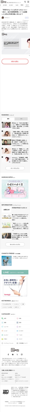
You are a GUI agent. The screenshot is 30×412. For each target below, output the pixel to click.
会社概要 (20, 403)
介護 (23, 304)
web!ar (16, 373)
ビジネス (5, 5)
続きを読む (15, 61)
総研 (5, 318)
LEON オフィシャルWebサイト (8, 379)
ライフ (27, 5)
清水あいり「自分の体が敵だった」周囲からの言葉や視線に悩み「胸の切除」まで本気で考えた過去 (20, 125)
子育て (22, 5)
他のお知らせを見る (15, 244)
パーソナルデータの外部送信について (17, 401)
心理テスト (17, 307)
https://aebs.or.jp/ (16, 396)
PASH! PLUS (17, 375)
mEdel (3, 375)
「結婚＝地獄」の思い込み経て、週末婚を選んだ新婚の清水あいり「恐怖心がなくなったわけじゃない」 (20, 134)
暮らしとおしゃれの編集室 (7, 377)
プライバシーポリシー (12, 403)
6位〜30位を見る (15, 168)
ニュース (6, 326)
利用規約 (6, 401)
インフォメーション (8, 343)
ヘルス (16, 5)
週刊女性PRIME (5, 373)
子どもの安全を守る (6, 304)
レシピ (5, 330)
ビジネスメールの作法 (7, 307)
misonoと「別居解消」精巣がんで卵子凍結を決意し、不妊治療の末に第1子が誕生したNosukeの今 (20, 160)
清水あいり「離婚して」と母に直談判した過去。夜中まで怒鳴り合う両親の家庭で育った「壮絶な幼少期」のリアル (20, 151)
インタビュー (16, 304)
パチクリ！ (17, 379)
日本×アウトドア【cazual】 (20, 377)
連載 (5, 322)
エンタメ (11, 5)
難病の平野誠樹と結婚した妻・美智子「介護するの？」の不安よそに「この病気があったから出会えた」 (20, 143)
